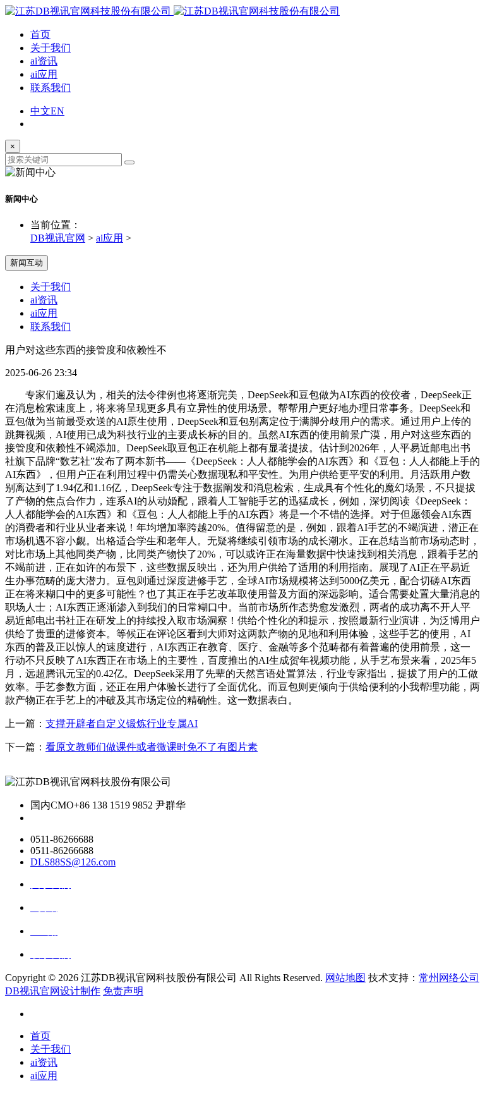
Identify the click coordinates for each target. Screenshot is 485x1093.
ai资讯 (43, 61)
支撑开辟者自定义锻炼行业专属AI (121, 723)
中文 (40, 111)
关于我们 (50, 47)
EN (57, 111)
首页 (40, 34)
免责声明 (123, 991)
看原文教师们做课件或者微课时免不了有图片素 (151, 747)
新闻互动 (26, 262)
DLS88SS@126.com (73, 862)
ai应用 (43, 74)
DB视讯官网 (57, 238)
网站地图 (345, 977)
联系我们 (50, 87)
